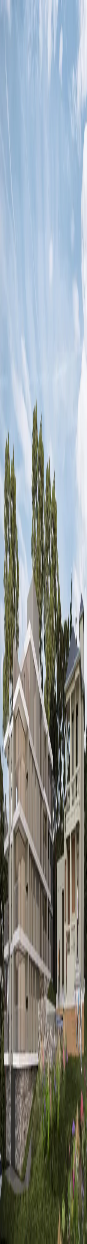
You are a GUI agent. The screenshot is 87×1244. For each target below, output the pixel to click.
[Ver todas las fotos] (4, 517)
